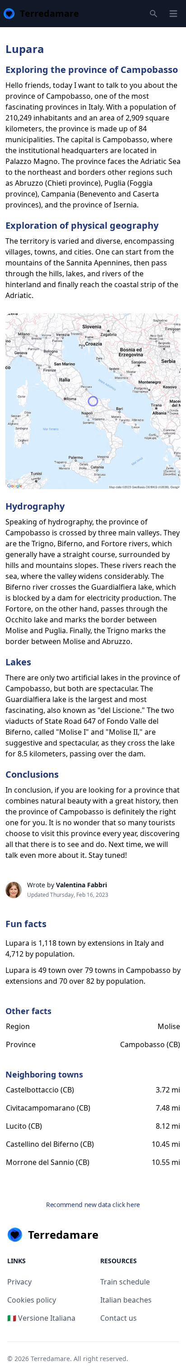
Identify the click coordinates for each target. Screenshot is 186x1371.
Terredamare (50, 1358)
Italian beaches (126, 1300)
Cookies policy (31, 1300)
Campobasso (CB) (150, 1044)
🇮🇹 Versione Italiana (41, 1318)
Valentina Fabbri (81, 884)
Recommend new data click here (93, 1204)
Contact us (118, 1318)
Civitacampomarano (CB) (48, 1108)
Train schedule (125, 1282)
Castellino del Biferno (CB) (50, 1144)
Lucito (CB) (24, 1126)
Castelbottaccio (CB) (40, 1090)
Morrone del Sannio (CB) (47, 1162)
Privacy (19, 1282)
